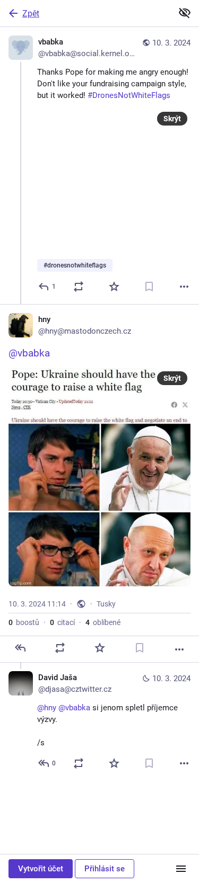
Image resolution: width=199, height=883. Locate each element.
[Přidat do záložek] (149, 286)
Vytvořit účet (40, 868)
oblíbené (102, 622)
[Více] (184, 286)
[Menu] (181, 868)
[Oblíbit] (114, 286)
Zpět (30, 13)
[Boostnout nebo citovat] (78, 286)
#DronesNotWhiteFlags (129, 95)
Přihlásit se (104, 868)
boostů (23, 622)
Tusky (106, 604)
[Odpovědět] (20, 647)
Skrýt (172, 118)
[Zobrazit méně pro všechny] (184, 12)
